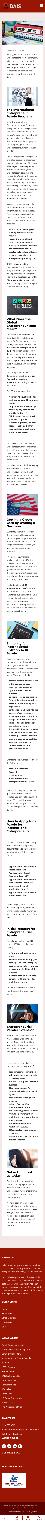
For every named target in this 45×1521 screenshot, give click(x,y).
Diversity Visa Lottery (11, 1354)
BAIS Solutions (8, 1371)
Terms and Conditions (16, 1512)
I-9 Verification (8, 1367)
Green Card (7, 1393)
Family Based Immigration (13, 1345)
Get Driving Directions (12, 1434)
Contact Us (7, 1322)
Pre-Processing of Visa (12, 1407)
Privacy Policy (32, 1512)
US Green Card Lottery (12, 1398)
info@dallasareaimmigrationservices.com (20, 1429)
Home (4, 1309)
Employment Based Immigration (16, 1349)
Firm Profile (7, 1313)
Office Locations (9, 1318)
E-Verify (5, 1362)
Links (4, 1326)
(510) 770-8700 (8, 1425)
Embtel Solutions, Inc (27, 1508)
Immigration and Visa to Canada (16, 1358)
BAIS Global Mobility (11, 1376)
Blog (22, 50)
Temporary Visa (9, 1380)
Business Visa (8, 1402)
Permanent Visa (9, 1384)
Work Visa (6, 1389)
